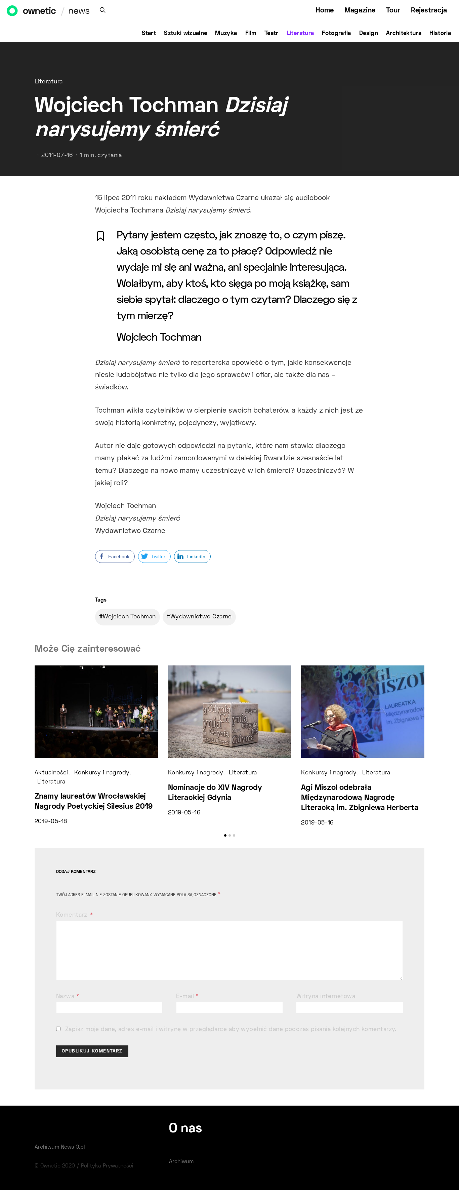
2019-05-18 (51, 821)
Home (325, 10)
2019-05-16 (184, 813)
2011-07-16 (57, 155)
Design (368, 33)
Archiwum (181, 1161)
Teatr (271, 33)
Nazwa (67, 996)
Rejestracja (429, 10)
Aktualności (51, 773)
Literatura (300, 33)
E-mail (187, 996)
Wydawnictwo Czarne (201, 617)
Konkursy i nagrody (101, 773)
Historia (440, 33)
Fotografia (336, 33)
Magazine (359, 10)
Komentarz (72, 915)
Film (250, 33)
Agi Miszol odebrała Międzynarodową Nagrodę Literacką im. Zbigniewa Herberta (359, 798)
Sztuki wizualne (185, 33)
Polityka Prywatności (107, 1166)
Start (149, 33)
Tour (393, 10)
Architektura (403, 33)
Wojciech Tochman (129, 617)
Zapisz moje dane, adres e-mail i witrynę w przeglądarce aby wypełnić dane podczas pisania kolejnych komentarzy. (231, 1029)
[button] (225, 835)
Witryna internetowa (325, 996)
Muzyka (226, 33)
